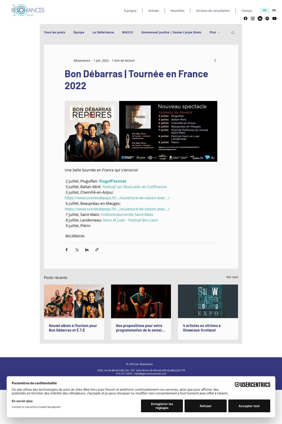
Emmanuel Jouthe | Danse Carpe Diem (171, 32)
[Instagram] (252, 18)
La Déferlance (103, 32)
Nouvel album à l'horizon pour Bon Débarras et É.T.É (73, 327)
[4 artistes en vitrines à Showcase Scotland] (208, 301)
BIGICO (127, 32)
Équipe (78, 32)
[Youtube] (274, 18)
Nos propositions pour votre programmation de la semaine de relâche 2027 (141, 327)
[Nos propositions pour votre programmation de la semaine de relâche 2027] (141, 301)
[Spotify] (267, 18)
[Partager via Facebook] (67, 250)
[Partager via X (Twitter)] (77, 250)
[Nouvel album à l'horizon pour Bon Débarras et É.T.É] (74, 301)
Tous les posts (54, 32)
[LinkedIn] (260, 18)
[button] (233, 32)
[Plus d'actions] (214, 60)
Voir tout (232, 277)
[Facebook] (245, 18)
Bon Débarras (74, 236)
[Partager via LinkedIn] (87, 250)
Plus (213, 32)
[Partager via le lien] (97, 250)
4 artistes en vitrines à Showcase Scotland (202, 327)
